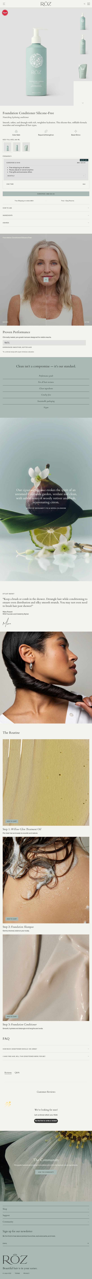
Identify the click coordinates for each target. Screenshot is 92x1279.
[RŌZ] (46, 4)
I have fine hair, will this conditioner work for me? (24, 1056)
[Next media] (82, 103)
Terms (17, 1273)
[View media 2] (83, 44)
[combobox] (46, 176)
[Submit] (86, 1243)
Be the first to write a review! (46, 1121)
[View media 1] (83, 20)
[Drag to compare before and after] (46, 279)
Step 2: (18, 927)
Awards (6, 223)
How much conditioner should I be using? (20, 1049)
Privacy (26, 1273)
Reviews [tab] (8, 1072)
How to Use (7, 208)
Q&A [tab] (17, 1072)
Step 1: (22, 829)
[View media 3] (83, 69)
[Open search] (85, 4)
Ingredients (7, 215)
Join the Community (46, 1172)
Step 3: (20, 1024)
